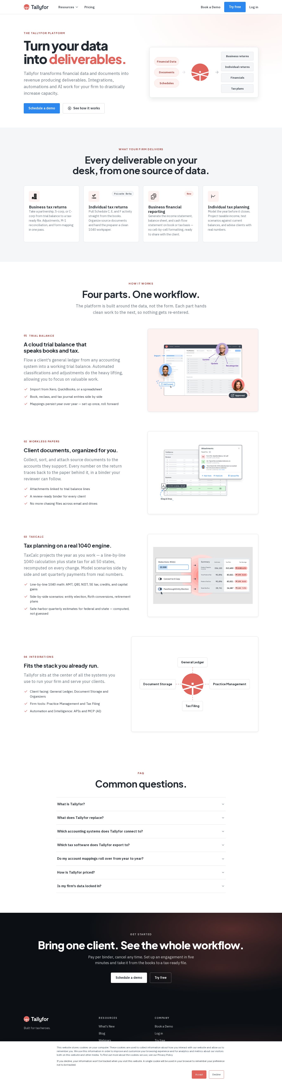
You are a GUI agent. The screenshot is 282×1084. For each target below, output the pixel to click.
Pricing (89, 7)
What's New (107, 1026)
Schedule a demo (41, 108)
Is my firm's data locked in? (79, 886)
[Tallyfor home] (36, 7)
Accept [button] (199, 1074)
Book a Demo (210, 7)
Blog (102, 1033)
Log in (253, 7)
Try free (235, 7)
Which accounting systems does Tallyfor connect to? (100, 831)
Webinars (105, 1040)
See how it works (86, 108)
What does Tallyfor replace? (80, 817)
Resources (66, 7)
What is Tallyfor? (71, 804)
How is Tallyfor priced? (76, 872)
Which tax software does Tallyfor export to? (93, 845)
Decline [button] (216, 1074)
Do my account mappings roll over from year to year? (100, 858)
